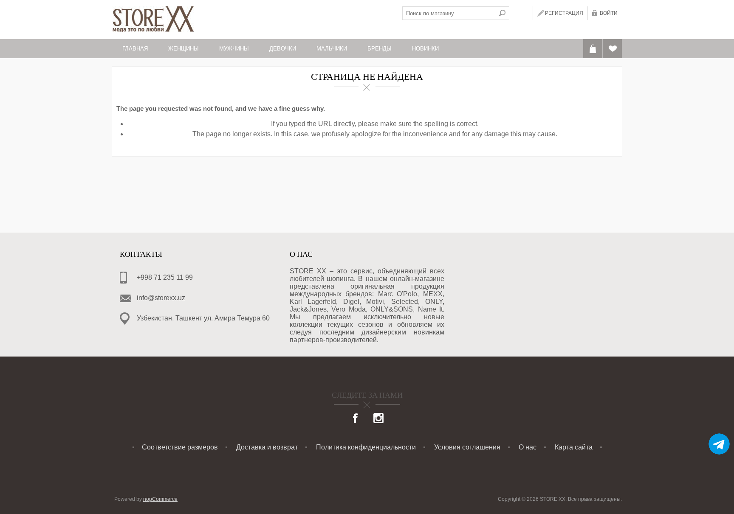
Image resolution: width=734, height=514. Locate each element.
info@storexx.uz (161, 297)
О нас (527, 447)
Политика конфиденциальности (366, 447)
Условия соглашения (467, 447)
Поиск (502, 13)
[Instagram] (378, 419)
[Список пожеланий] (612, 48)
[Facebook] (356, 419)
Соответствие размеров (180, 447)
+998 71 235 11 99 (165, 277)
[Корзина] (592, 48)
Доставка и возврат (267, 447)
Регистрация (564, 13)
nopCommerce (160, 499)
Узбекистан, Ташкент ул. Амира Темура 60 (203, 318)
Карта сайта (574, 447)
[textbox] (449, 13)
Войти (609, 13)
